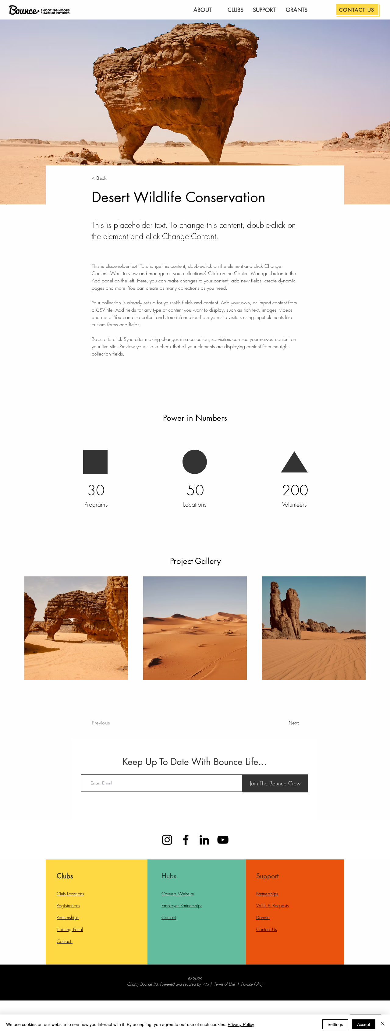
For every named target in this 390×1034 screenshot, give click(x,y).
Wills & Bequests (272, 906)
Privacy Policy (252, 984)
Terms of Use (224, 984)
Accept (363, 1024)
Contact (65, 941)
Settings (335, 1024)
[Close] (382, 1024)
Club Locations (70, 894)
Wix (205, 984)
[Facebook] (186, 840)
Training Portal (70, 929)
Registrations (68, 906)
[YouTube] (223, 840)
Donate (263, 918)
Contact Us (266, 929)
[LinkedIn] (204, 840)
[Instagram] (167, 840)
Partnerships (68, 918)
